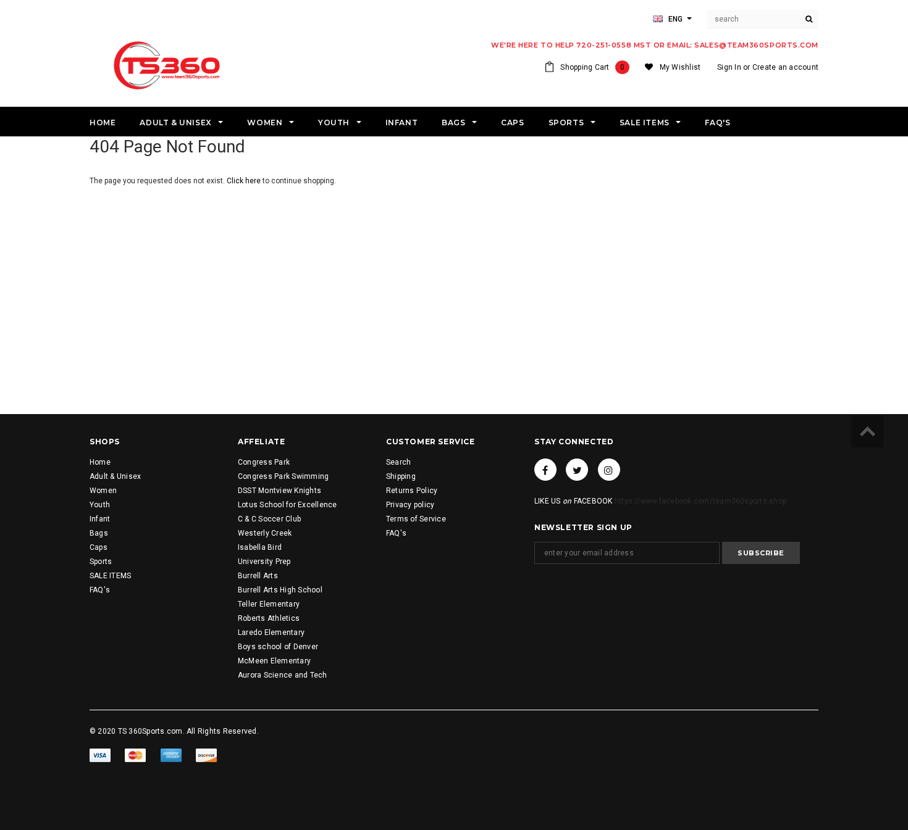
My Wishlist (680, 67)
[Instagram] (609, 470)
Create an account (785, 67)
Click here (245, 180)
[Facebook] (545, 470)
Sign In (729, 67)
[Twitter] (577, 470)
